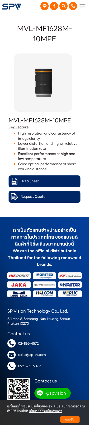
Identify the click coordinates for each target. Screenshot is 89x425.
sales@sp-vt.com (32, 354)
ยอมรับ (69, 419)
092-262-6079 (29, 366)
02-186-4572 (28, 343)
